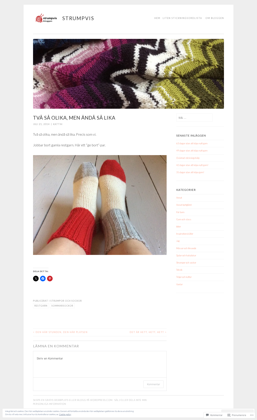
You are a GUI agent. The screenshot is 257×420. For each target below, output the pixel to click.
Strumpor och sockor (66, 300)
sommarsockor (62, 305)
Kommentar (153, 384)
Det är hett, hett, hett (148, 332)
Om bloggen (214, 18)
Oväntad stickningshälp (187, 158)
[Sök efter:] (194, 117)
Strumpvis (78, 18)
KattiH (57, 124)
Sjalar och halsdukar (186, 255)
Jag (178, 240)
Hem (157, 18)
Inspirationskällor (184, 233)
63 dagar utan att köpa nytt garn (192, 143)
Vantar (179, 284)
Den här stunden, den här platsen (60, 332)
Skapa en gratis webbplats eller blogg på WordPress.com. (73, 400)
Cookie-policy (65, 414)
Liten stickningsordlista (182, 18)
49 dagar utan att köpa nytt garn (192, 150)
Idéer (178, 226)
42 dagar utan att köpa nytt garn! (192, 165)
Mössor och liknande (186, 248)
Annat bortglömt (184, 204)
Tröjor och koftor (184, 277)
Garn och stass (183, 219)
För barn (180, 212)
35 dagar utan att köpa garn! (190, 172)
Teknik (179, 269)
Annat (179, 197)
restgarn (40, 305)
